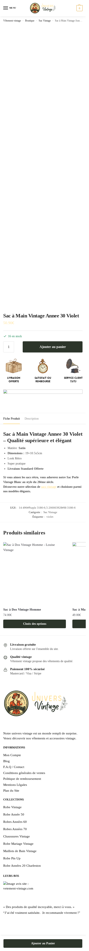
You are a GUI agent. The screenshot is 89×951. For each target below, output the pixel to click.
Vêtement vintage (12, 20)
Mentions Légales (15, 784)
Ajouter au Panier (43, 943)
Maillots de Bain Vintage (20, 851)
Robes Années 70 (15, 829)
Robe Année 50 (13, 814)
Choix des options (34, 623)
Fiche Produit (11, 418)
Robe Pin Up (12, 858)
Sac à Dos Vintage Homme (22, 609)
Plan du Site (11, 790)
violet (49, 516)
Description (32, 418)
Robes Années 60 (15, 821)
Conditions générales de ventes (24, 773)
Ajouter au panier (53, 347)
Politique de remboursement (22, 778)
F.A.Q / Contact (13, 767)
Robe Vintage (12, 807)
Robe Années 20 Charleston (22, 865)
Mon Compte (12, 755)
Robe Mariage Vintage (18, 843)
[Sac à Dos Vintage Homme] (34, 573)
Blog (6, 761)
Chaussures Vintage (16, 836)
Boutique (29, 20)
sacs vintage (48, 486)
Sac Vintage (45, 20)
